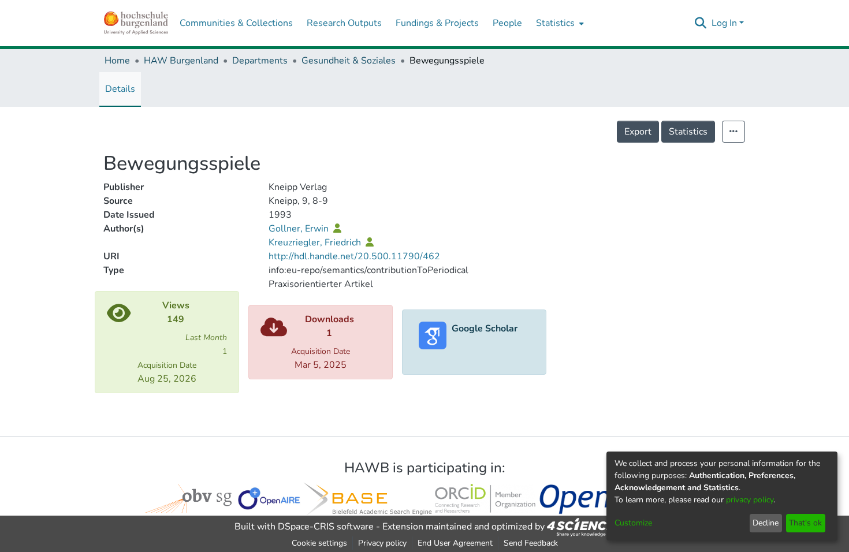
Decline (766, 522)
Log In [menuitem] (724, 23)
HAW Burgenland (181, 60)
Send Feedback (531, 543)
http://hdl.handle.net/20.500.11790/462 (354, 256)
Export (637, 131)
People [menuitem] (507, 23)
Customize (633, 522)
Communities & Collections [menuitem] (236, 23)
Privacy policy (382, 543)
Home (117, 60)
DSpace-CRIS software (326, 526)
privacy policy (749, 499)
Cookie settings (319, 543)
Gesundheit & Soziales (348, 60)
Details (120, 89)
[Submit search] (701, 23)
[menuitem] (559, 23)
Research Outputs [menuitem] (344, 23)
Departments (260, 60)
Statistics (688, 131)
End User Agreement (455, 543)
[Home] (136, 23)
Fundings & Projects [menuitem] (437, 23)
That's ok (805, 522)
